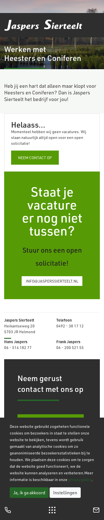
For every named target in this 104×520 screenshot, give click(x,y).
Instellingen (65, 492)
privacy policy (80, 479)
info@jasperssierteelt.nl (52, 281)
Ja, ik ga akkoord (29, 492)
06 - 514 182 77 (18, 347)
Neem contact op (35, 157)
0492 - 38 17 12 (70, 325)
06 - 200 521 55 (70, 347)
